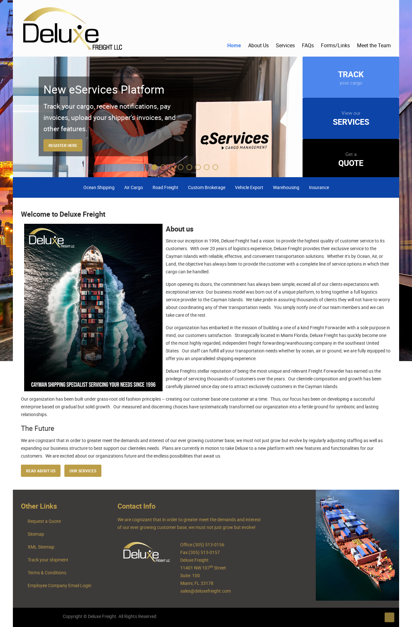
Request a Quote (44, 521)
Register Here (63, 145)
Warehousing (286, 187)
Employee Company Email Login (59, 585)
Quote (350, 159)
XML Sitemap (41, 547)
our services (83, 470)
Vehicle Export (249, 187)
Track (351, 77)
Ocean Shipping (99, 187)
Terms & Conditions (47, 572)
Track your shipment (48, 560)
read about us (40, 470)
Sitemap (36, 534)
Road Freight (165, 187)
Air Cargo (133, 187)
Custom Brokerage (206, 187)
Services (351, 118)
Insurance (319, 187)
